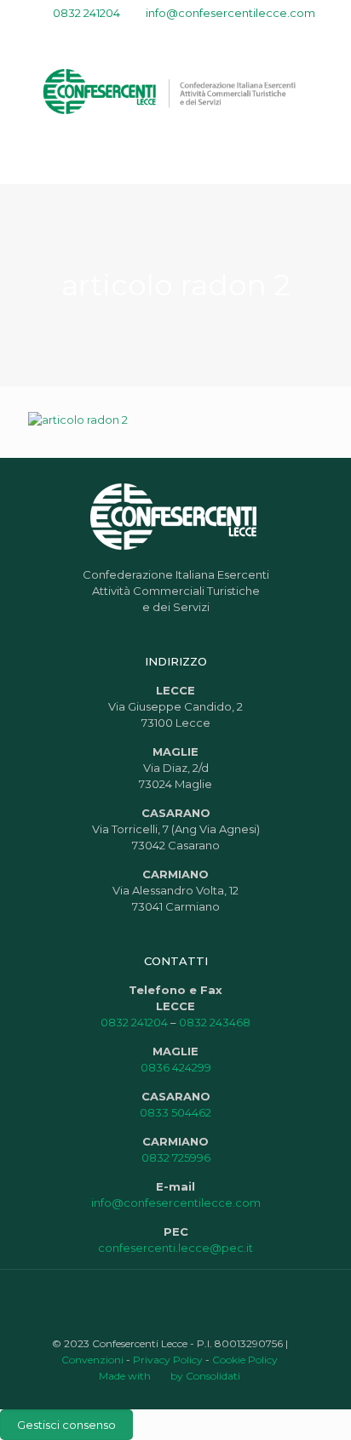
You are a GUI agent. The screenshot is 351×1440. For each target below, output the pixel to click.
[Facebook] (143, 34)
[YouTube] (165, 34)
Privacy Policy (168, 1359)
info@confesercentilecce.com (230, 13)
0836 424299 (176, 1067)
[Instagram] (209, 34)
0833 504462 (175, 1112)
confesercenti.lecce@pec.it (175, 1247)
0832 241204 (86, 13)
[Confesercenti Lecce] (175, 90)
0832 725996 (175, 1157)
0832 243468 (214, 1022)
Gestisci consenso (66, 1424)
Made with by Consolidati (169, 1375)
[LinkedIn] (187, 34)
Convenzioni (92, 1359)
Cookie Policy (245, 1359)
